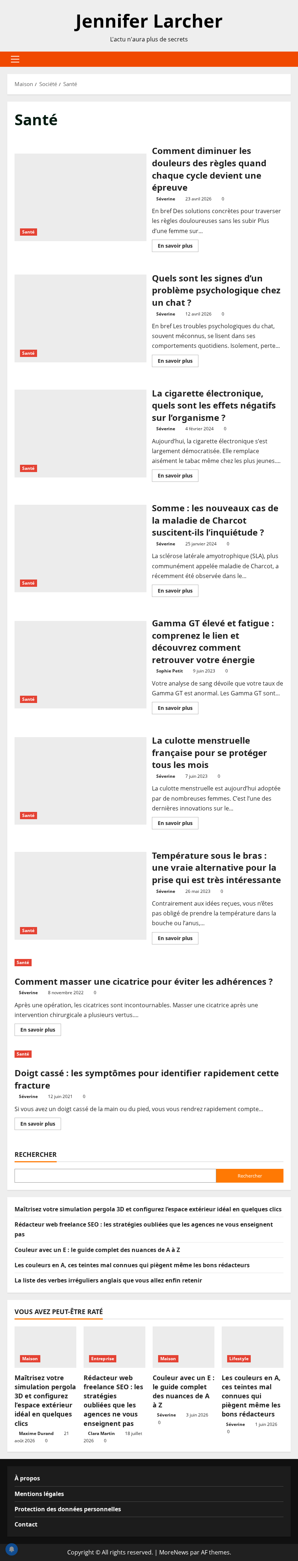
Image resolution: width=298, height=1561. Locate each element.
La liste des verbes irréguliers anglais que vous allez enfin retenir (108, 1280)
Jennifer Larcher (149, 20)
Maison (30, 1358)
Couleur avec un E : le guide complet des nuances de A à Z (97, 1250)
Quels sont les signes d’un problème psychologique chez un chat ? (80, 318)
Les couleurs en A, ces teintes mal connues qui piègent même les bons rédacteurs (132, 1265)
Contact (26, 1524)
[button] (15, 59)
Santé (28, 232)
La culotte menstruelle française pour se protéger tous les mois (80, 781)
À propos (27, 1478)
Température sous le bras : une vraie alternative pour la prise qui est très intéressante (80, 896)
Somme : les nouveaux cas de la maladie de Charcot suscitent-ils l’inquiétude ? (80, 549)
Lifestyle (239, 1358)
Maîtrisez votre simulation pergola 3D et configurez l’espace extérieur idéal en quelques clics (148, 1209)
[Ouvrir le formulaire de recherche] (288, 59)
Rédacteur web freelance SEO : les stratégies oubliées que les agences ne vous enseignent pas (113, 1400)
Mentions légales (39, 1494)
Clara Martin (101, 1433)
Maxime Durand (36, 1433)
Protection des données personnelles (68, 1509)
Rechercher (36, 1154)
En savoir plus (178, 247)
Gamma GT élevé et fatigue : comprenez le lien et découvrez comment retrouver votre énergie (80, 665)
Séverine (165, 199)
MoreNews (174, 1552)
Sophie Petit (169, 671)
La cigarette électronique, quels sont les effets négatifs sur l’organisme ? (80, 433)
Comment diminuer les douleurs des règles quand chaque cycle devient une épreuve (80, 197)
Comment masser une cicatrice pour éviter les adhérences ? (144, 981)
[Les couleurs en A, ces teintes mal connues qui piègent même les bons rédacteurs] (252, 1346)
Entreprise (102, 1358)
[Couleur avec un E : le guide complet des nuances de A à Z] (183, 1346)
